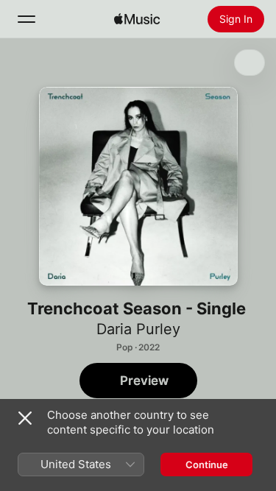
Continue (206, 464)
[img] (137, 19)
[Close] (25, 418)
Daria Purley (138, 329)
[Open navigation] (26, 19)
